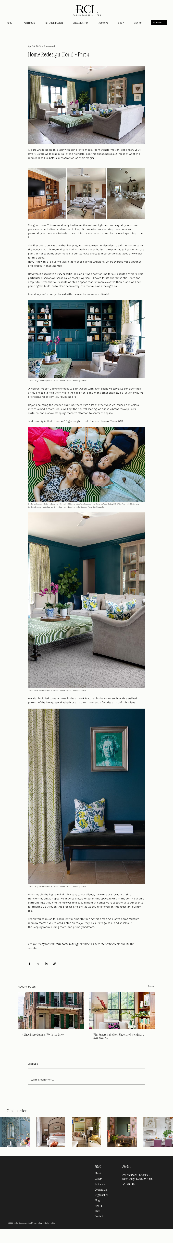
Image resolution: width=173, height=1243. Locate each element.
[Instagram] (123, 1184)
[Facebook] (133, 1184)
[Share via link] (54, 963)
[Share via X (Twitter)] (38, 963)
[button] (56, 23)
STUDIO (126, 1166)
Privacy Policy (37, 1223)
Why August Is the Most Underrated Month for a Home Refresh (118, 1036)
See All (151, 986)
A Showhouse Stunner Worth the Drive (43, 1034)
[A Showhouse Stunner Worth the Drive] (51, 1010)
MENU (98, 1166)
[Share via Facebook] (29, 963)
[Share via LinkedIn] (46, 963)
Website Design (49, 1223)
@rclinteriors (17, 1111)
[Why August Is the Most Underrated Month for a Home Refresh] (122, 1010)
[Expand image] (47, 193)
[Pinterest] (128, 1184)
